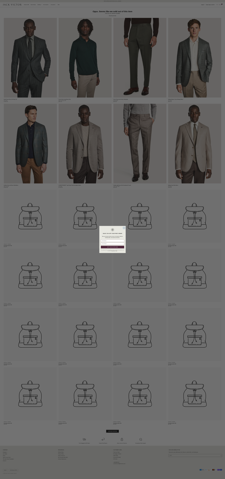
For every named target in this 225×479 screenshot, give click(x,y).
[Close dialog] (124, 228)
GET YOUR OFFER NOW (112, 247)
